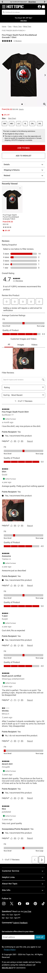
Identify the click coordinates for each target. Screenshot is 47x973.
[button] (3, 6)
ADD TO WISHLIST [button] (23, 156)
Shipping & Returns (12, 170)
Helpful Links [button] (8, 877)
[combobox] (23, 12)
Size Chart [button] (12, 118)
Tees (10, 26)
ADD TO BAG (23, 148)
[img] (4, 903)
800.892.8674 (7, 968)
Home (4, 26)
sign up (39, 937)
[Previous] (2, 2)
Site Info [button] (6, 890)
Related (7, 175)
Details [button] (21, 109)
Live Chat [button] (27, 911)
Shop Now (32, 2)
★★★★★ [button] (7, 227)
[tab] (23, 75)
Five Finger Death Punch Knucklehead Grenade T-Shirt (11, 217)
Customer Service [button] (10, 871)
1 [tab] (22, 104)
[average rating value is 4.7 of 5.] (7, 41)
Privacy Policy (10, 949)
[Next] (44, 2)
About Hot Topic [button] (9, 883)
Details (7, 164)
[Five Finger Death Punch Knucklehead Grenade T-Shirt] (12, 199)
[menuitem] (43, 6)
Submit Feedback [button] (20, 923)
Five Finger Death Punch (13, 31)
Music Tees (17, 26)
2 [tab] (25, 104)
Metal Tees (27, 26)
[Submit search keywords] (4, 12)
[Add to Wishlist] (20, 188)
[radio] (4, 123)
